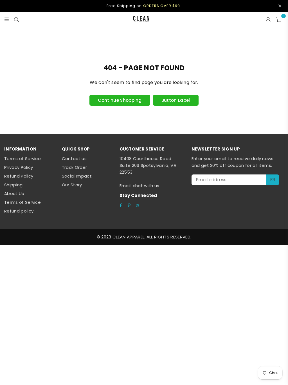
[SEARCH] (16, 19)
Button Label (175, 100)
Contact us (74, 158)
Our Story (72, 185)
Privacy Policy (18, 167)
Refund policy (18, 211)
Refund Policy (18, 176)
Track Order (74, 167)
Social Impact (77, 176)
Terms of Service (22, 158)
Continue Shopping (119, 100)
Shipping (13, 185)
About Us (14, 193)
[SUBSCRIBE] (272, 179)
